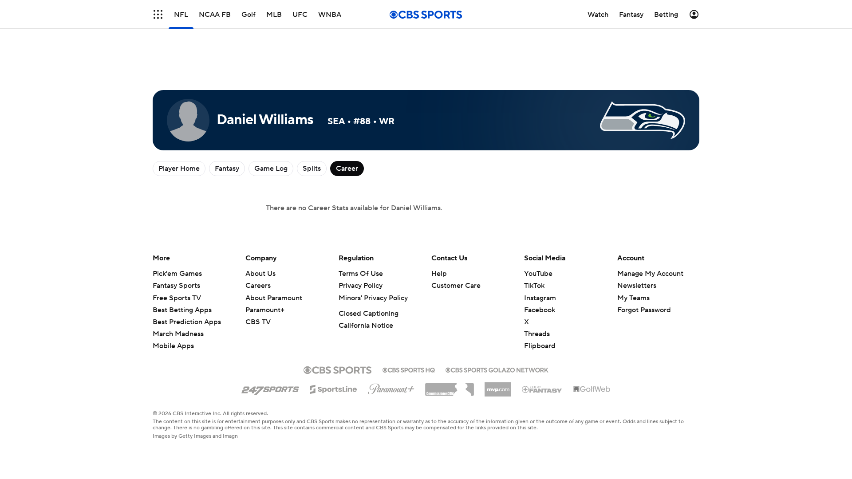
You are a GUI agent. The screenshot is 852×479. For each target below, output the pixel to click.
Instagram (540, 298)
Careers (258, 285)
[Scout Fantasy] (542, 389)
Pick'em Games (177, 273)
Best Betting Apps (182, 310)
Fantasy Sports (176, 285)
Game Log (271, 168)
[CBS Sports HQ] (409, 369)
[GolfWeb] (592, 389)
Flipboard (540, 346)
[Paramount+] (391, 387)
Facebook (539, 310)
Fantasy (227, 168)
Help (439, 273)
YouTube (538, 273)
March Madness (178, 334)
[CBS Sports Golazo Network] (497, 369)
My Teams (633, 298)
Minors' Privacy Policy (373, 298)
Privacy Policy (361, 285)
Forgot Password (644, 310)
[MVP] (498, 385)
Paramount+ (264, 310)
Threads (537, 334)
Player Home (179, 168)
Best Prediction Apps (187, 322)
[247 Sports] (270, 387)
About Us (260, 273)
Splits (312, 168)
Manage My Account (650, 273)
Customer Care (456, 285)
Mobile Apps (173, 346)
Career (347, 168)
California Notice (366, 325)
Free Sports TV (177, 298)
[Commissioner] (449, 386)
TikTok (534, 285)
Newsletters (636, 285)
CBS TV (258, 322)
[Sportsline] (333, 388)
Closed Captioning (368, 313)
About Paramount (273, 298)
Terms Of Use (361, 273)
